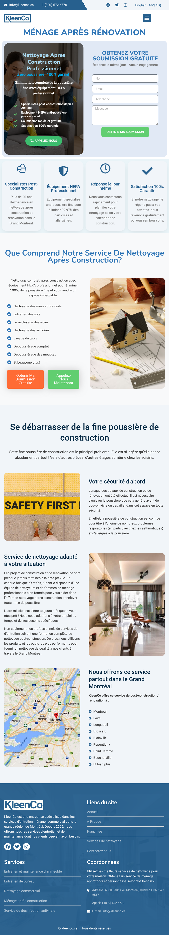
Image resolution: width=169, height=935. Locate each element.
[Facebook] (108, 5)
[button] (147, 18)
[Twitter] (117, 5)
